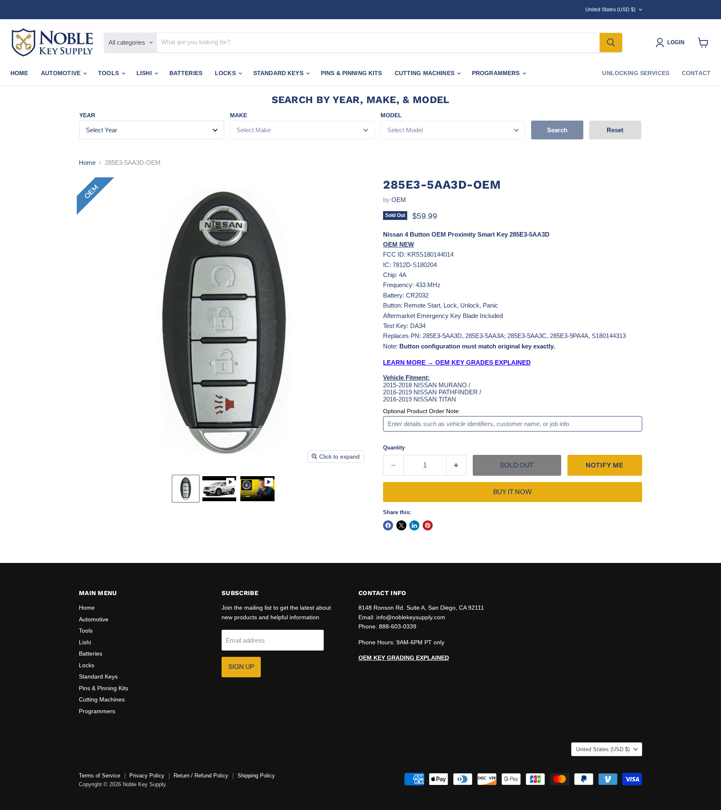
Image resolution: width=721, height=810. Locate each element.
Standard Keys (279, 73)
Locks (226, 73)
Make (238, 115)
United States (610, 10)
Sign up (241, 667)
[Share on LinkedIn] (414, 525)
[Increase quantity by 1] (456, 465)
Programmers (497, 73)
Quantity (394, 447)
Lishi (145, 73)
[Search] (611, 42)
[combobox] (378, 42)
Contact (696, 73)
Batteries (185, 73)
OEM (398, 199)
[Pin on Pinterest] (428, 525)
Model (391, 115)
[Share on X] (401, 525)
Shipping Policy (256, 775)
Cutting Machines (425, 73)
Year (87, 115)
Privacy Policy (146, 775)
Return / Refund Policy (201, 775)
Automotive (62, 73)
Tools (109, 73)
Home (19, 73)
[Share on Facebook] (388, 525)
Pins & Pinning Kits (351, 73)
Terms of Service (99, 775)
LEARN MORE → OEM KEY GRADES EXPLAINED (457, 362)
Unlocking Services (635, 73)
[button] (185, 488)
